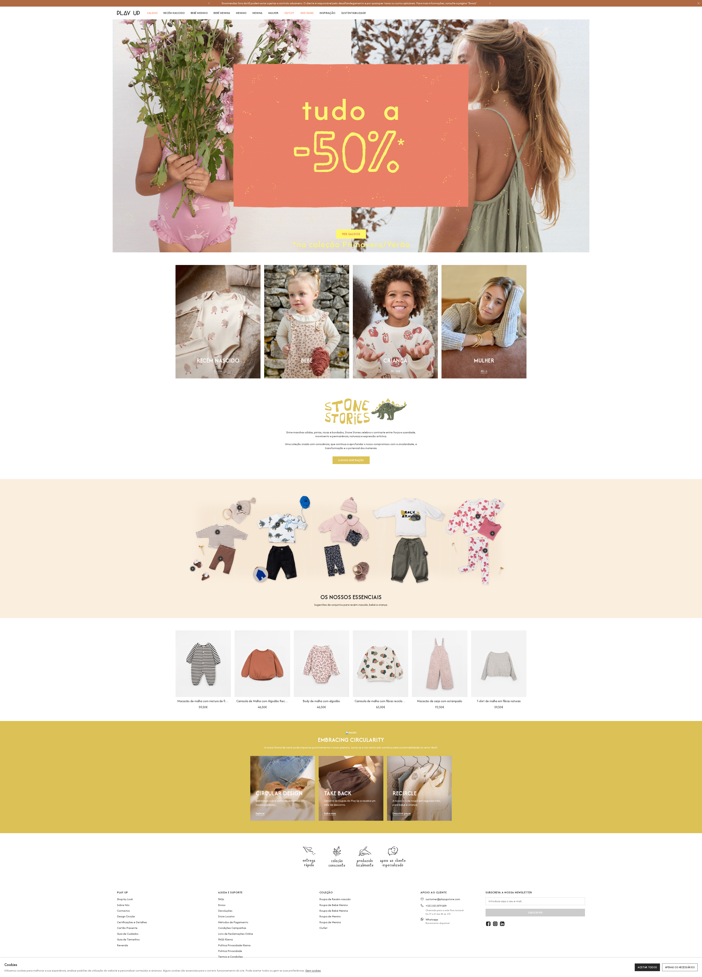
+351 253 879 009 (436, 906)
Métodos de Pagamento (233, 922)
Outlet (323, 928)
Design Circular (126, 916)
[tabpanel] (351, 135)
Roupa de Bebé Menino (333, 905)
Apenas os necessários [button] (680, 967)
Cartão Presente (127, 928)
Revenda (122, 945)
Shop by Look (125, 899)
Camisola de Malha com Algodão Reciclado (262, 701)
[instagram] (495, 923)
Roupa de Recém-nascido (335, 899)
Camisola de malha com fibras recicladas (380, 701)
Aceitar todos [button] (647, 967)
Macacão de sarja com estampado (439, 701)
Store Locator (226, 916)
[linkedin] (502, 923)
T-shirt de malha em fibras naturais (499, 701)
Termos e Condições (230, 957)
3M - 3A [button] (307, 371)
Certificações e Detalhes (132, 922)
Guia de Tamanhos (128, 939)
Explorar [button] (260, 813)
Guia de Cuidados (127, 934)
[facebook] (488, 923)
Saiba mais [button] (330, 813)
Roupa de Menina (330, 922)
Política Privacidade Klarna (234, 945)
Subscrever (535, 912)
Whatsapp (432, 919)
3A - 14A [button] (395, 371)
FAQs (221, 899)
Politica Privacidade (230, 951)
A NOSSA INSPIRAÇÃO (351, 460)
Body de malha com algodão (321, 701)
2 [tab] (353, 247)
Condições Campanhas (232, 928)
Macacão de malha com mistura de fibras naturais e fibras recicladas (203, 701)
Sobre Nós (123, 905)
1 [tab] (348, 247)
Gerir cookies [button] (313, 970)
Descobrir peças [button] (401, 813)
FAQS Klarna (225, 939)
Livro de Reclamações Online (235, 934)
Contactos (123, 911)
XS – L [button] (484, 371)
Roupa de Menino (330, 916)
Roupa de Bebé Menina (333, 911)
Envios (221, 905)
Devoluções (225, 911)
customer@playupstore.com (443, 899)
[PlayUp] (128, 13)
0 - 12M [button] (218, 371)
